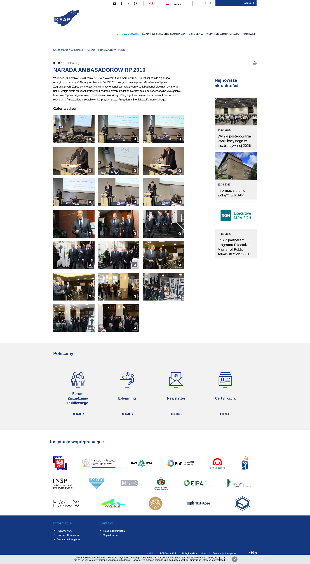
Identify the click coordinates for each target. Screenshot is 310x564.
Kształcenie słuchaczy (169, 34)
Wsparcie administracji (223, 34)
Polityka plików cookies (69, 535)
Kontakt (249, 34)
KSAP (145, 34)
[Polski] (182, 4)
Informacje (62, 523)
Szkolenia (196, 34)
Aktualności (77, 50)
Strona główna (128, 34)
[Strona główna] (67, 19)
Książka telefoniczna (114, 530)
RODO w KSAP (65, 530)
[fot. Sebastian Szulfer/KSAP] (74, 129)
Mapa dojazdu (110, 535)
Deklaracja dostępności (69, 539)
